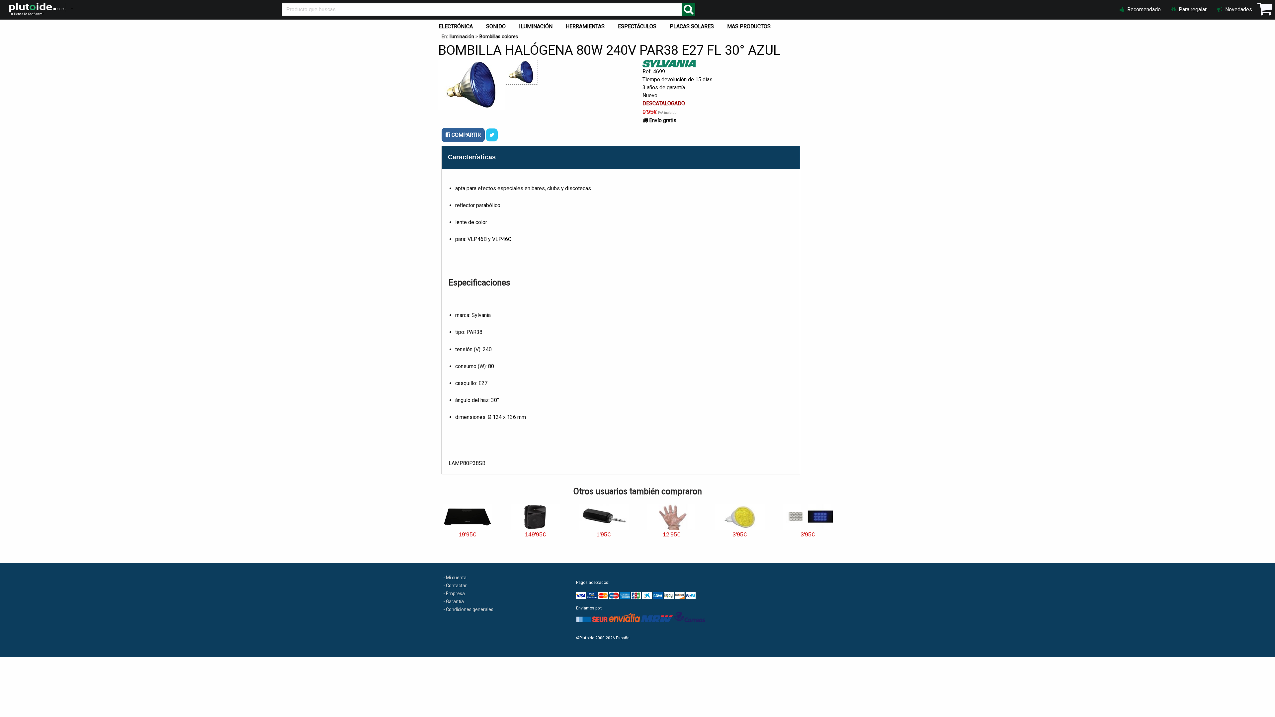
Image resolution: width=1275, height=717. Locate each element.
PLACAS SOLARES (692, 26)
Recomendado (1143, 9)
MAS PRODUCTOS (749, 26)
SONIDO (496, 26)
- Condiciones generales (468, 609)
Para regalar (1192, 9)
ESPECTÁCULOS (637, 26)
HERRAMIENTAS (585, 26)
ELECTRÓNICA (456, 26)
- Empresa (454, 593)
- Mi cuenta (455, 577)
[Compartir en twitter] (492, 134)
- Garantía (453, 601)
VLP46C (501, 239)
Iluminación (461, 37)
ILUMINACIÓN (535, 26)
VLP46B (477, 239)
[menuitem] (457, 25)
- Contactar (455, 585)
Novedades (1238, 9)
